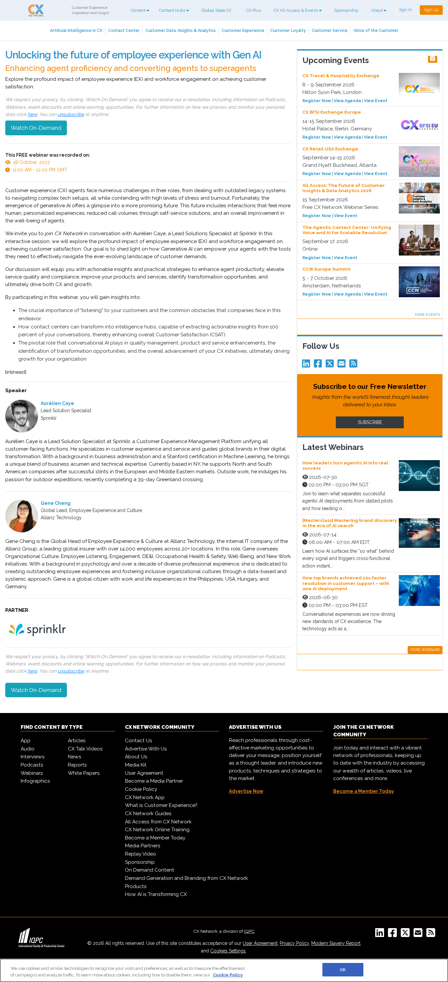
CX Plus (253, 10)
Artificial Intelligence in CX (76, 30)
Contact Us (138, 741)
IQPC (249, 931)
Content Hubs (172, 10)
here (32, 114)
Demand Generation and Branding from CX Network (186, 878)
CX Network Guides (148, 813)
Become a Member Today (155, 838)
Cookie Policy (141, 789)
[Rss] (354, 365)
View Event (375, 100)
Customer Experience (243, 30)
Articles (77, 741)
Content (139, 10)
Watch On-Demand (36, 127)
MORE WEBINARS (425, 650)
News (74, 757)
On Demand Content (149, 870)
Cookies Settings (228, 950)
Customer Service (330, 30)
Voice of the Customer (376, 30)
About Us (136, 757)
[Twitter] (331, 365)
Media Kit (136, 765)
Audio (27, 749)
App (26, 741)
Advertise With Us (146, 749)
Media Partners (142, 846)
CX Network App (145, 797)
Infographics (35, 781)
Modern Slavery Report (335, 943)
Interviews (33, 757)
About (377, 10)
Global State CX (216, 10)
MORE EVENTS (427, 315)
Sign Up (431, 9)
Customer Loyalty (288, 30)
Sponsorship (346, 10)
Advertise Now (246, 791)
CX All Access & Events (296, 10)
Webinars (32, 773)
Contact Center (124, 30)
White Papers (84, 773)
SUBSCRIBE (370, 422)
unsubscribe (71, 114)
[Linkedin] (307, 365)
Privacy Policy (294, 943)
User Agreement (144, 773)
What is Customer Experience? (161, 805)
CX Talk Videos (85, 749)
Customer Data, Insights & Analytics (181, 30)
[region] (224, 970)
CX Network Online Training (157, 830)
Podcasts (32, 765)
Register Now (316, 100)
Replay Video (140, 854)
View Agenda (347, 100)
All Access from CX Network (158, 822)
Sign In (405, 9)
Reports (77, 765)
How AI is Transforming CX (156, 894)
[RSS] (432, 935)
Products (136, 886)
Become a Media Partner (154, 781)
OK (343, 969)
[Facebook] (319, 365)
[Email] (342, 365)
